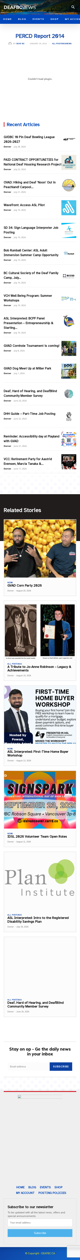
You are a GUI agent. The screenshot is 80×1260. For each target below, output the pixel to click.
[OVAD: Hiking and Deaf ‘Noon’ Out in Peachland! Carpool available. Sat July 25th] (68, 185)
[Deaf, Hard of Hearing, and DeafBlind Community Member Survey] (68, 393)
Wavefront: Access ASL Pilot (24, 205)
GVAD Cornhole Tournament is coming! (31, 346)
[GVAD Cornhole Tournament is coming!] (68, 348)
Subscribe (61, 1066)
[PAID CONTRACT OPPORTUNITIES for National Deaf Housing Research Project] (68, 162)
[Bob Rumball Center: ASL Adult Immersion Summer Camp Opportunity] (68, 253)
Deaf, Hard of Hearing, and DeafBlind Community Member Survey (35, 1004)
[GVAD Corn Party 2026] (40, 549)
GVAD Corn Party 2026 (24, 585)
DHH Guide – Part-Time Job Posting (29, 414)
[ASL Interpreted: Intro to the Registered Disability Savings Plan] (40, 881)
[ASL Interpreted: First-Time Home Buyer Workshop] (40, 715)
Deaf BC (20, 44)
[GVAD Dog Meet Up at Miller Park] (68, 371)
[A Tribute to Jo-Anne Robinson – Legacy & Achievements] (40, 630)
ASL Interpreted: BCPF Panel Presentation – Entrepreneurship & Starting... (28, 323)
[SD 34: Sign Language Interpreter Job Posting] (68, 230)
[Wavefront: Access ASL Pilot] (68, 207)
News (69, 44)
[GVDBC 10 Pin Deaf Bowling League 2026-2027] (68, 139)
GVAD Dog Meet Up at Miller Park (27, 368)
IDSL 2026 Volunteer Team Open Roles (37, 836)
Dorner (7, 146)
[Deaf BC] (10, 43)
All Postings (59, 44)
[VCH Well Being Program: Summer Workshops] (68, 298)
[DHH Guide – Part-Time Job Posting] (68, 416)
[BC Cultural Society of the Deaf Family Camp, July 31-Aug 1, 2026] (68, 275)
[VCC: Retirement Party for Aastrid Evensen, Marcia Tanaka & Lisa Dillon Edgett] (68, 461)
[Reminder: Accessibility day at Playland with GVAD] (68, 439)
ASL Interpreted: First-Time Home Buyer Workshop (37, 753)
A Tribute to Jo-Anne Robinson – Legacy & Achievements (39, 669)
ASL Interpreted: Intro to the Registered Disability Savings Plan (38, 920)
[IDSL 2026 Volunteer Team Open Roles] (40, 800)
